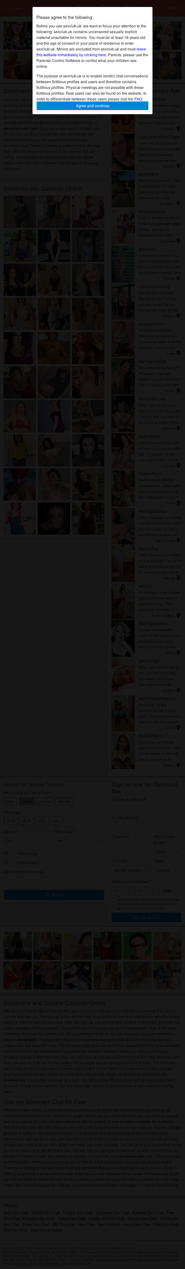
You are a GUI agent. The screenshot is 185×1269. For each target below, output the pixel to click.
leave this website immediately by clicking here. (91, 51)
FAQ (138, 99)
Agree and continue (92, 105)
